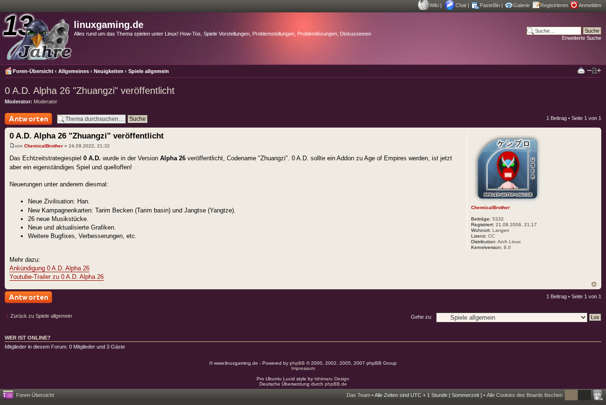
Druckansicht (581, 70)
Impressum (303, 368)
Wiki (434, 5)
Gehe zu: (421, 317)
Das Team (358, 395)
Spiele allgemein (148, 71)
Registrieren (554, 5)
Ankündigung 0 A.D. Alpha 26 (49, 268)
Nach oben (594, 284)
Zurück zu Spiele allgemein (41, 316)
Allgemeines (73, 71)
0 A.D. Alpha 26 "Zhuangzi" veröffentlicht (90, 90)
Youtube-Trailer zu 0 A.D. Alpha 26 (56, 276)
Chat (460, 5)
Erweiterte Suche (581, 38)
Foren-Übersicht (33, 71)
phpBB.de (336, 384)
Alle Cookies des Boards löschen (524, 395)
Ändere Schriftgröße (594, 70)
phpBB (297, 363)
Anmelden (590, 5)
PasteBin (490, 5)
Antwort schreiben (25, 124)
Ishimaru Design (331, 378)
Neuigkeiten (109, 71)
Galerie (521, 5)
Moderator (45, 101)
